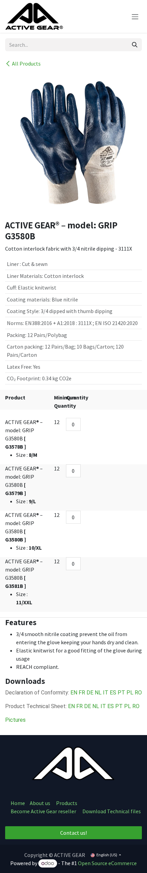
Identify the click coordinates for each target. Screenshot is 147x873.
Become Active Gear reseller (43, 811)
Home (18, 803)
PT (121, 692)
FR (82, 692)
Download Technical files (111, 811)
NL (98, 692)
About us (40, 803)
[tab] (73, 622)
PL (130, 692)
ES (113, 692)
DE (89, 692)
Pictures (15, 720)
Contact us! (73, 832)
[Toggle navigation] (135, 16)
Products (66, 803)
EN (73, 692)
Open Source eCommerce (107, 863)
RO (138, 692)
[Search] (135, 44)
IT (105, 692)
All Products (26, 63)
